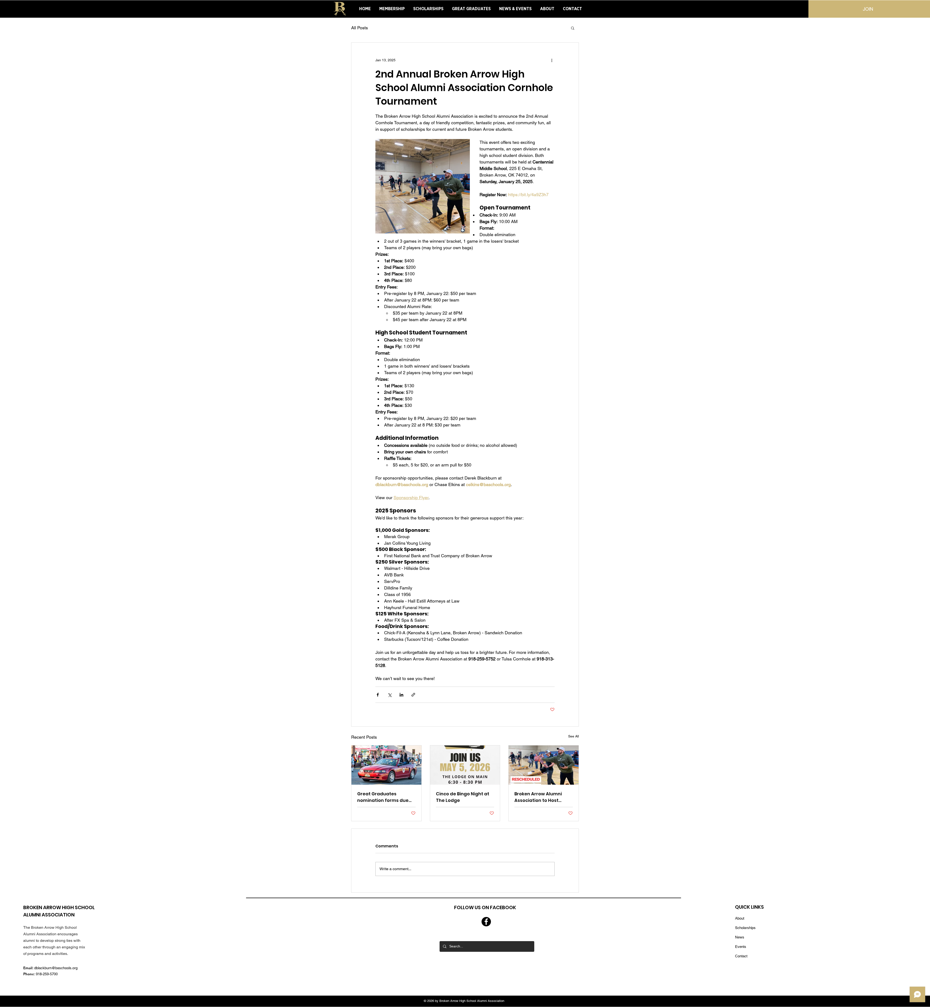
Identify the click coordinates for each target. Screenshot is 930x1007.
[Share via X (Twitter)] (389, 694)
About (739, 918)
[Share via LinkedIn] (401, 694)
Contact (741, 956)
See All (573, 736)
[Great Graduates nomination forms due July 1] (386, 765)
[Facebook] (486, 921)
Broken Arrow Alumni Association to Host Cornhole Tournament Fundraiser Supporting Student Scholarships (540, 797)
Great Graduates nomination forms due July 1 (383, 797)
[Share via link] (413, 694)
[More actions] (552, 60)
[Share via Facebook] (377, 694)
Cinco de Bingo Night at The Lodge (462, 797)
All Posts (359, 27)
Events (740, 947)
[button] (572, 28)
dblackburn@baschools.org (56, 968)
